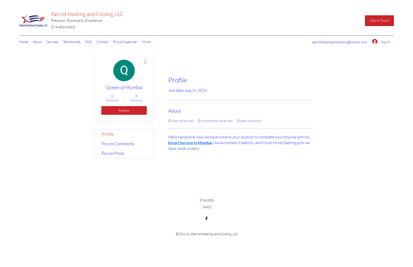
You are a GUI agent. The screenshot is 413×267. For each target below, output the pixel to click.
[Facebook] (206, 218)
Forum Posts (113, 153)
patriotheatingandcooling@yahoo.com (339, 42)
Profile (108, 134)
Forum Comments (118, 143)
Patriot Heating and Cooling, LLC (87, 14)
